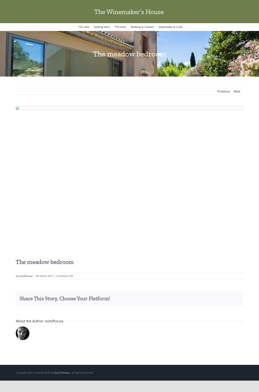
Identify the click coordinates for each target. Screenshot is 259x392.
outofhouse (25, 276)
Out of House (61, 372)
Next (237, 91)
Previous (223, 91)
